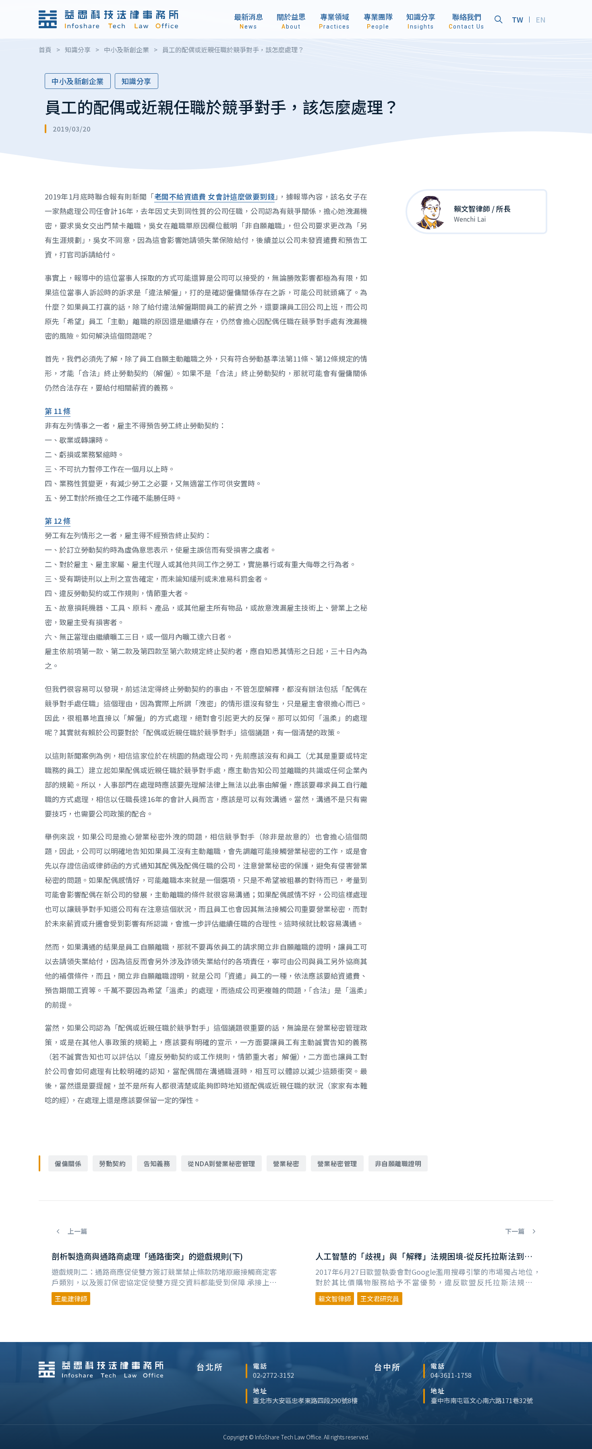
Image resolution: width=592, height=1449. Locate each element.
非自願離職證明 (398, 1163)
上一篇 (76, 1231)
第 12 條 (57, 520)
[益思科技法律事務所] (108, 19)
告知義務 (156, 1163)
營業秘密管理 (337, 1163)
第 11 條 (57, 410)
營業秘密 (286, 1163)
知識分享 (136, 81)
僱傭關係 (68, 1163)
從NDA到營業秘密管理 (221, 1163)
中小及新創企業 (78, 81)
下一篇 (515, 1231)
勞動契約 (112, 1163)
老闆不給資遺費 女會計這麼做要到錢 (214, 196)
